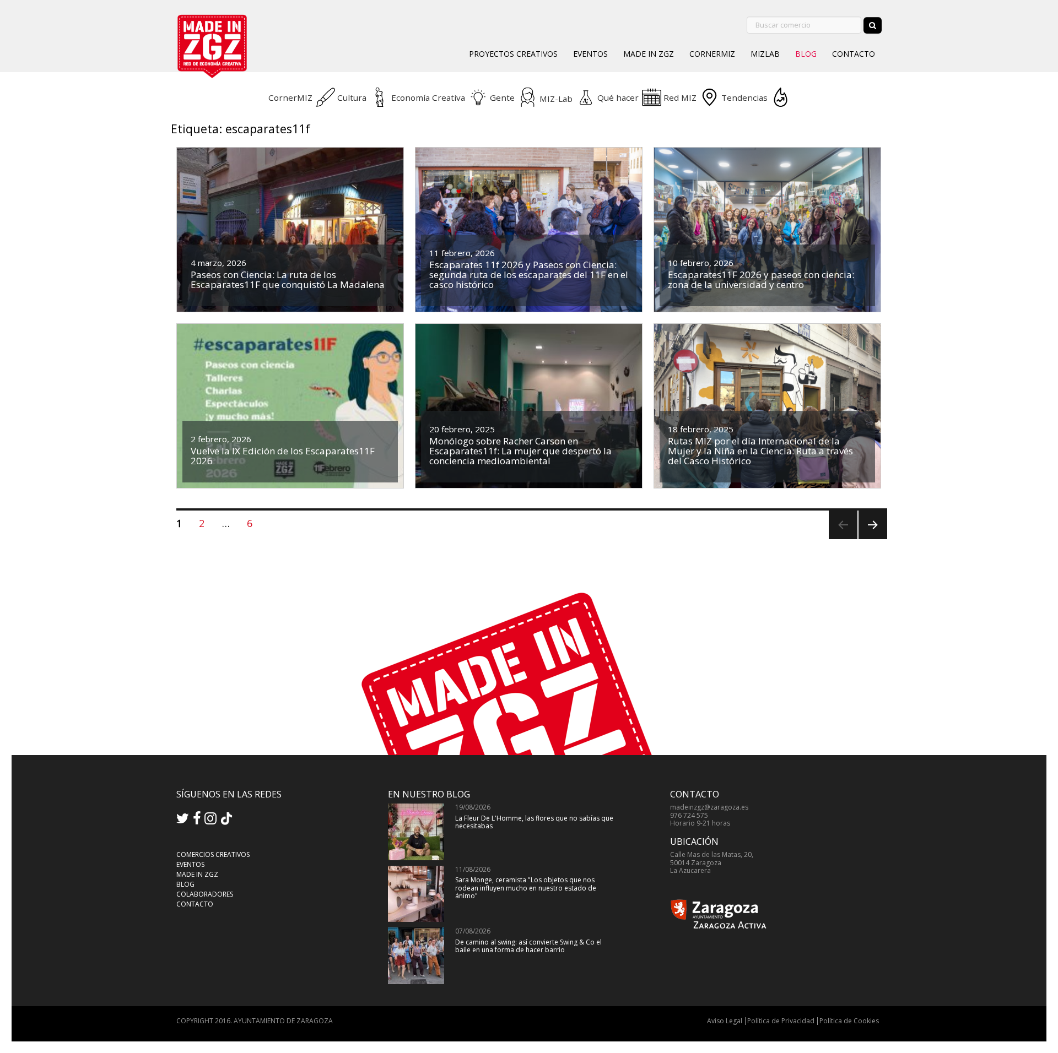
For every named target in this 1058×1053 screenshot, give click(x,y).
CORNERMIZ (712, 53)
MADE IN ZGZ (648, 53)
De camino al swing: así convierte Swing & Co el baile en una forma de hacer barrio (528, 945)
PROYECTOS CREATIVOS (513, 53)
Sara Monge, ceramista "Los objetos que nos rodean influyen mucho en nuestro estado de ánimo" (525, 887)
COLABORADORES (204, 894)
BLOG (806, 53)
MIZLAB (765, 53)
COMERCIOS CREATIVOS (213, 854)
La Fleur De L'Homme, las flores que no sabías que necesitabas (534, 822)
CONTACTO (853, 53)
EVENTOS (590, 53)
